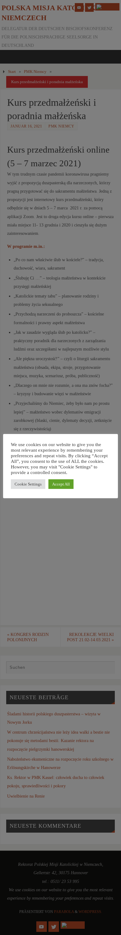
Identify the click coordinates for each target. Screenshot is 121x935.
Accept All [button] (61, 484)
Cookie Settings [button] (28, 484)
